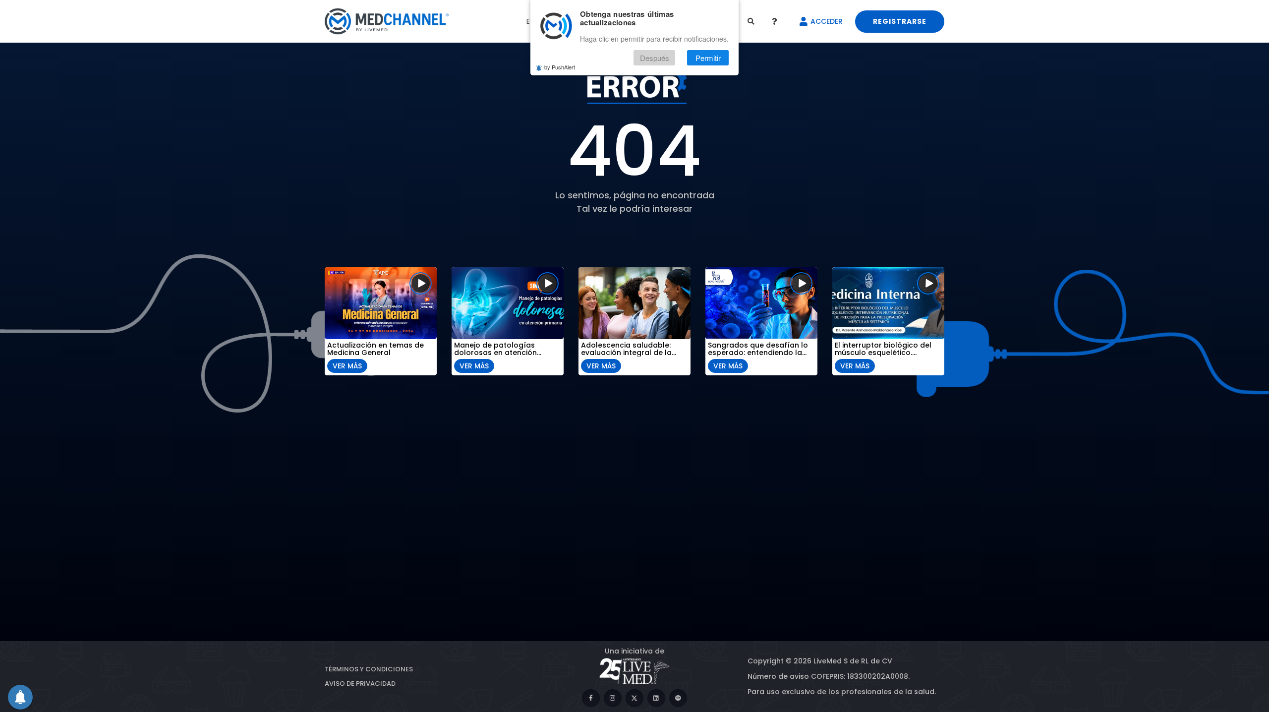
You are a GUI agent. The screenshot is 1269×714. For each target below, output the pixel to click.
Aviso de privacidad (360, 683)
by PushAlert (559, 67)
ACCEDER (826, 21)
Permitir (708, 58)
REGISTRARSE (899, 21)
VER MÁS (347, 366)
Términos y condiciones (369, 669)
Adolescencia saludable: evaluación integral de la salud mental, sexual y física (632, 349)
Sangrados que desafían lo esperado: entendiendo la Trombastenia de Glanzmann (761, 349)
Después (654, 58)
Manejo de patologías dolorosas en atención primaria (495, 349)
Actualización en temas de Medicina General (375, 349)
